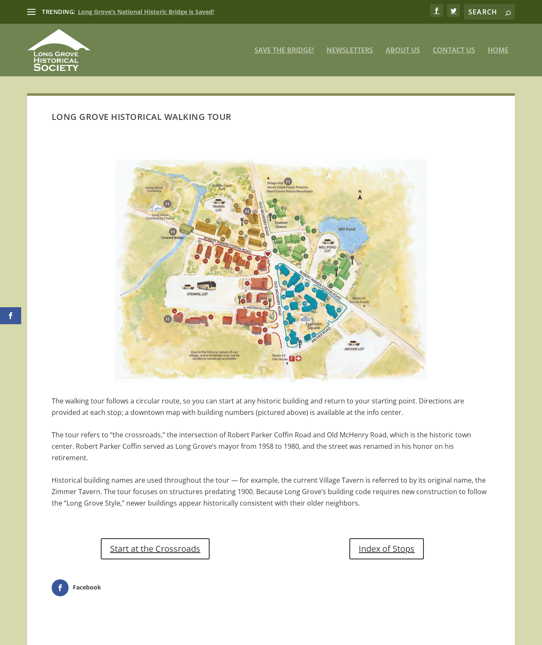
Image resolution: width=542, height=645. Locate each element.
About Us (403, 51)
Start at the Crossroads (155, 548)
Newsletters (349, 51)
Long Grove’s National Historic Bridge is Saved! (146, 12)
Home (498, 51)
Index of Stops (387, 548)
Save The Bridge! (284, 51)
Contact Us (454, 51)
